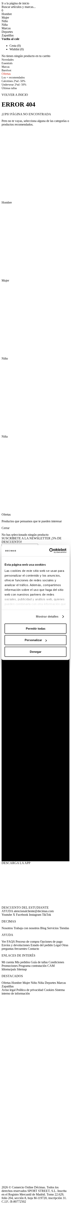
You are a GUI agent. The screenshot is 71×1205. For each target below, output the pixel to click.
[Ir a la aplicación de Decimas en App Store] (35, 851)
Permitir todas (35, 628)
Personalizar (33, 640)
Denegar (35, 651)
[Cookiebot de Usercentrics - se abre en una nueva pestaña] (50, 550)
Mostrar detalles (47, 616)
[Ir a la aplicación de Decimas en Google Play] (35, 830)
